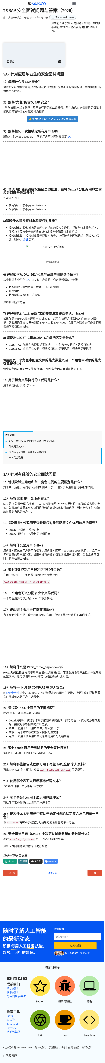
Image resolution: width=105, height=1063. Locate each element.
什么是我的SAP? (17, 446)
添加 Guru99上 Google (64, 17)
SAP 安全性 (12, 692)
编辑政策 (87, 1047)
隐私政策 (40, 1047)
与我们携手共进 (16, 996)
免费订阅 (75, 945)
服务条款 (73, 1047)
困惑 (25, 861)
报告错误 (52, 872)
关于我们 (12, 988)
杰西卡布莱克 (14, 17)
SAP (70, 136)
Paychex (11, 1028)
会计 (25, 239)
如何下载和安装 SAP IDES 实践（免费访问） (32, 441)
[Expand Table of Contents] (59, 61)
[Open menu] (74, 3)
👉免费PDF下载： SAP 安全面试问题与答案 (52, 119)
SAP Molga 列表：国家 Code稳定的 (27, 452)
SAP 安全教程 (16, 457)
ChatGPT (12, 861)
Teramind (12, 1024)
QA (27, 279)
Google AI (52, 861)
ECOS (10, 1016)
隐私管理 (11, 1055)
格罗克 (37, 861)
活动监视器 (13, 1032)
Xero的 (11, 1020)
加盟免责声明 (57, 1047)
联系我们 (12, 992)
